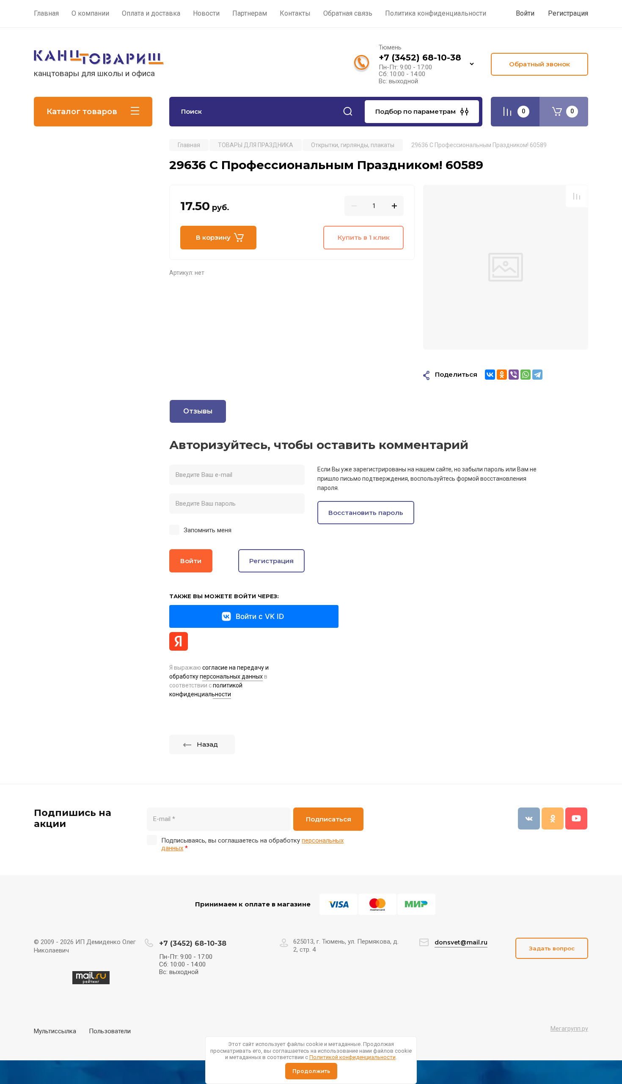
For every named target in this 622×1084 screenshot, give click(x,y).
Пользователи (110, 1031)
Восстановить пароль (365, 513)
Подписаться (328, 819)
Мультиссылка (55, 1031)
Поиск (347, 111)
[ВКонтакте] (490, 375)
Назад (207, 744)
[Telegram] (537, 375)
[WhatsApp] (525, 375)
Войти (190, 561)
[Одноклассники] (502, 375)
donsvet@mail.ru (461, 942)
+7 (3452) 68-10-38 (420, 57)
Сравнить (577, 196)
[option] (505, 267)
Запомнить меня (207, 530)
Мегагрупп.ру (569, 1028)
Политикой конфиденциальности (352, 1057)
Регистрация (568, 13)
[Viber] (514, 375)
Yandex (178, 641)
